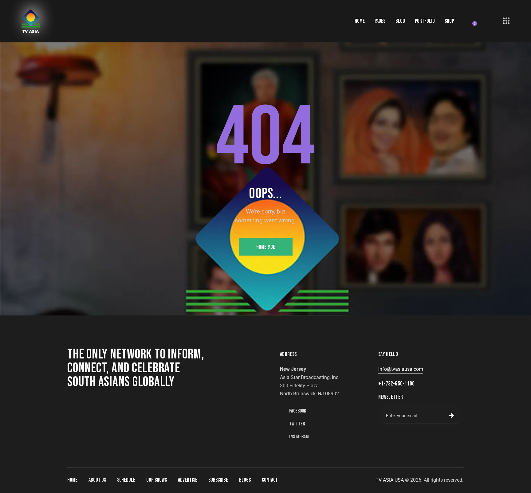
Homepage (265, 247)
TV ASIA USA (390, 480)
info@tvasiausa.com (400, 369)
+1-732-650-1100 (396, 383)
